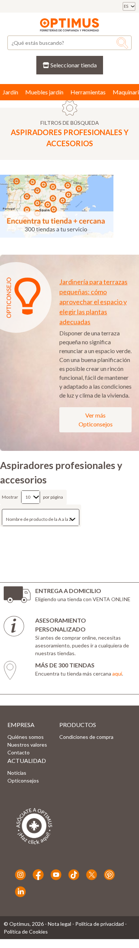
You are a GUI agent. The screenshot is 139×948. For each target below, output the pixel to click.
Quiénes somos (25, 737)
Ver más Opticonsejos (96, 420)
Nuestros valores (27, 744)
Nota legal (59, 924)
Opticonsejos (23, 780)
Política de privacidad (99, 924)
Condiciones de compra (86, 737)
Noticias (16, 773)
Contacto (18, 752)
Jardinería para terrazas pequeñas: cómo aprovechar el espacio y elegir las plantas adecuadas (93, 302)
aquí (117, 673)
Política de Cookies (26, 931)
